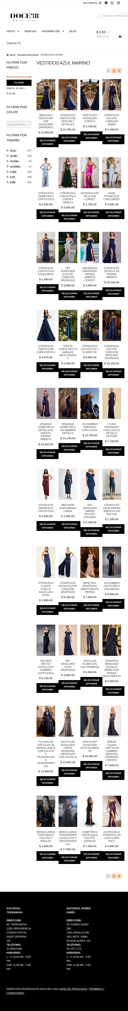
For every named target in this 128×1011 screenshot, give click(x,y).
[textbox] (19, 124)
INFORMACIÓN (51, 31)
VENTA (11, 31)
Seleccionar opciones (47, 142)
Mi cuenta (90, 3)
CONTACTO (14, 43)
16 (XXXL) (15, 166)
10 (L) (13, 150)
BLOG (72, 31)
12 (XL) (14, 156)
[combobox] (19, 123)
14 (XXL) (14, 161)
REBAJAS (30, 31)
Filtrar (19, 82)
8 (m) (12, 182)
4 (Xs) (13, 171)
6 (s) (12, 177)
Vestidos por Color (27, 55)
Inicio (12, 55)
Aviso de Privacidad (73, 989)
